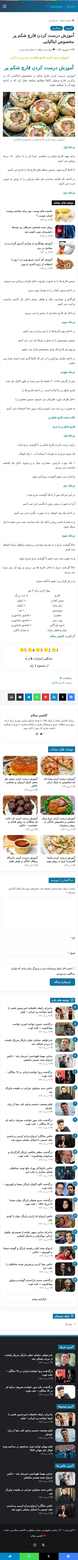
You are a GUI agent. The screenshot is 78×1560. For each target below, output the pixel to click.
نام (72, 937)
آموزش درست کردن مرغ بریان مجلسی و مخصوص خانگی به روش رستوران (58, 822)
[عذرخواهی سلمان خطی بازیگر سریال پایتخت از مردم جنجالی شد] (65, 1045)
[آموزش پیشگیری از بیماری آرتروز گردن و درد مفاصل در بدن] (65, 248)
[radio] (23, 650)
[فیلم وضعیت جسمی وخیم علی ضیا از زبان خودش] (65, 1109)
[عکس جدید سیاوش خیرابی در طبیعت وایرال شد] (65, 1093)
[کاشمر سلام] (60, 6)
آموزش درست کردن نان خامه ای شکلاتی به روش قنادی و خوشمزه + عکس (22, 822)
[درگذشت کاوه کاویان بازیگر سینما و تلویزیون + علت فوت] (65, 1189)
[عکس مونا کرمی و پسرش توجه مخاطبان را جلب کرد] (65, 1269)
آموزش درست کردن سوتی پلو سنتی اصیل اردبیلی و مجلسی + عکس (21, 782)
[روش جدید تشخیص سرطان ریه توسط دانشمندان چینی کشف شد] (65, 231)
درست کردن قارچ (62, 682)
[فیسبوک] (71, 697)
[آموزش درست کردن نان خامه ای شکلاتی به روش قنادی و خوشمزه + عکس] (20, 805)
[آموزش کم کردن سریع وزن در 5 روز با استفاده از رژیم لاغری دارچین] (65, 264)
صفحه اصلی (65, 20)
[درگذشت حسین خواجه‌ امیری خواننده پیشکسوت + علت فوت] (65, 1029)
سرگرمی (53, 20)
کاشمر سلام (39, 715)
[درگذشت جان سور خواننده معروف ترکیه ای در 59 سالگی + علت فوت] (65, 1125)
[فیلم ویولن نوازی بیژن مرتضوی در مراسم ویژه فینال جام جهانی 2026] (65, 1451)
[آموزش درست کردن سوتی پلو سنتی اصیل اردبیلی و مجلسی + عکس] (20, 765)
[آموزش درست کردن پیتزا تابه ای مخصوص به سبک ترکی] (57, 765)
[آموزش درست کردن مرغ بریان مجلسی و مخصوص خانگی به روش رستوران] (57, 805)
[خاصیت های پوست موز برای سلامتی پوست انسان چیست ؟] (65, 215)
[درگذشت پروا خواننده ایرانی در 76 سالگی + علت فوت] (65, 1077)
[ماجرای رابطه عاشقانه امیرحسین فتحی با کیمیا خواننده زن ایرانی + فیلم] (65, 1013)
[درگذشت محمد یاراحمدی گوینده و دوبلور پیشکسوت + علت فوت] (65, 1285)
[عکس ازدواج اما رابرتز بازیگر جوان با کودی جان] (65, 1221)
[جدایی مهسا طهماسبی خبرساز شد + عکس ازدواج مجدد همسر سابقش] (65, 1061)
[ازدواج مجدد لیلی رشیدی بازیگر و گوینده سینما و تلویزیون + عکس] (65, 1253)
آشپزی (69, 28)
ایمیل (71, 953)
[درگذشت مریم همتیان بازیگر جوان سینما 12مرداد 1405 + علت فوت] (65, 1205)
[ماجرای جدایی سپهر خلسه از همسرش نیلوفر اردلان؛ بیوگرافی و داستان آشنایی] (65, 1237)
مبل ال (68, 1324)
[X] (62, 697)
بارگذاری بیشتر (39, 1299)
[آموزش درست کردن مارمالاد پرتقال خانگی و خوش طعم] (20, 844)
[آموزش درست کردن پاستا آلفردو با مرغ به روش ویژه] (57, 844)
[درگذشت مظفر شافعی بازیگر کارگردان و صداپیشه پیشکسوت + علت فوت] (65, 1157)
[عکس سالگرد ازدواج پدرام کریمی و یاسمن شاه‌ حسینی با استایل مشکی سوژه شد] (65, 1141)
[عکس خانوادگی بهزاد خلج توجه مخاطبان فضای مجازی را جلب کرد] (65, 1173)
